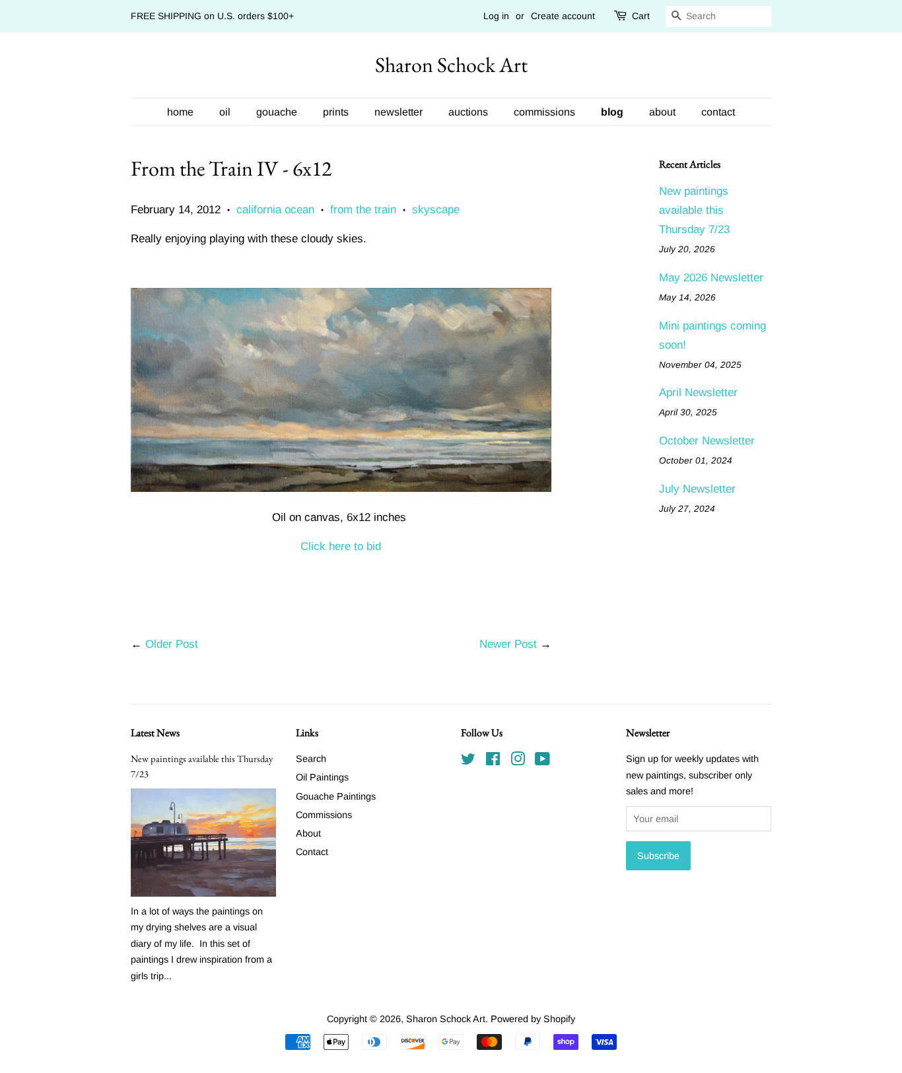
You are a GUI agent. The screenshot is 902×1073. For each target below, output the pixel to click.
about (662, 112)
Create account (563, 16)
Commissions (324, 815)
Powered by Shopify (533, 1019)
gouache (276, 112)
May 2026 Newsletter (711, 277)
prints (336, 112)
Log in (496, 16)
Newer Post (508, 644)
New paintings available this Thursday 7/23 (694, 210)
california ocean (275, 209)
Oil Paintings (322, 777)
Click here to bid (340, 546)
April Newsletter (698, 392)
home (180, 112)
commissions (544, 112)
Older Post (171, 644)
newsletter (398, 112)
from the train (363, 209)
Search (311, 758)
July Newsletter (697, 489)
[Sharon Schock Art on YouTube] (542, 761)
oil (224, 112)
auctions (468, 112)
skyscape (436, 209)
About (308, 833)
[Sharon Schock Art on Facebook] (493, 761)
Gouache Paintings (336, 796)
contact (718, 112)
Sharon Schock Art (451, 64)
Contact (312, 852)
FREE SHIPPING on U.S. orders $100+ (212, 16)
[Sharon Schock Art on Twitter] (468, 761)
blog (612, 112)
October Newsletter (707, 440)
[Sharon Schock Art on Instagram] (517, 761)
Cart (641, 16)
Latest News (155, 733)
